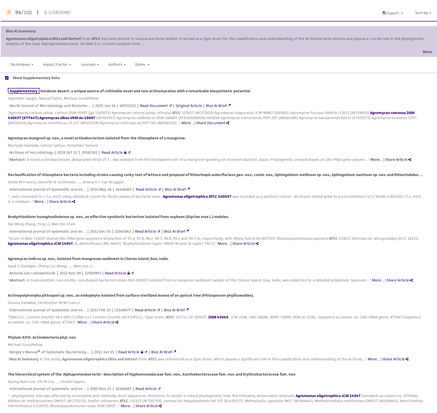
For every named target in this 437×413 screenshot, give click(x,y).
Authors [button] (115, 64)
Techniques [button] (20, 64)
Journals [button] (88, 64)
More (186, 122)
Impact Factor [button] (55, 64)
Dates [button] (140, 64)
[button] (424, 13)
